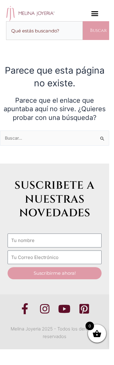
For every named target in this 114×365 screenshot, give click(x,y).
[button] (95, 13)
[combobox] (44, 30)
